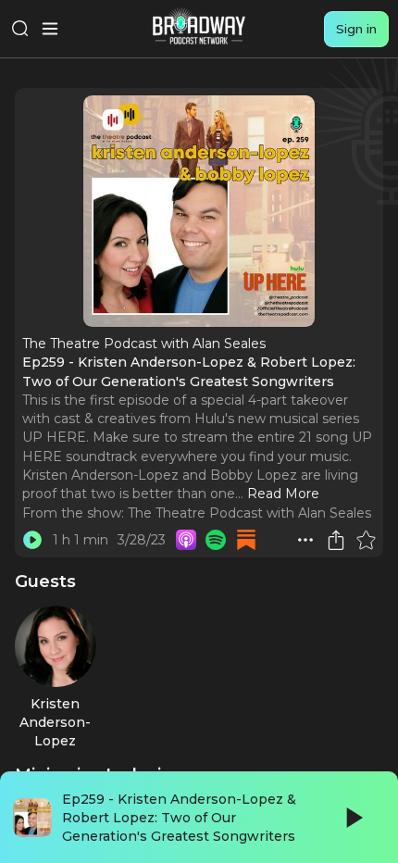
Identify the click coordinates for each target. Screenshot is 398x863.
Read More (283, 493)
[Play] (352, 817)
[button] (305, 540)
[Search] (20, 29)
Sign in (356, 28)
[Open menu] (50, 29)
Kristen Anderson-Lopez (55, 722)
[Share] (336, 540)
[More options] (305, 540)
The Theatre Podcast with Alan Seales (249, 513)
